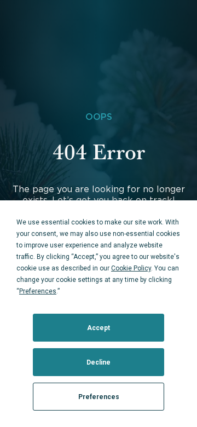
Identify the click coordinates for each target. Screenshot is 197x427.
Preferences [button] (37, 291)
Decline (98, 362)
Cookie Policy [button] (131, 268)
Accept (98, 328)
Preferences (98, 397)
